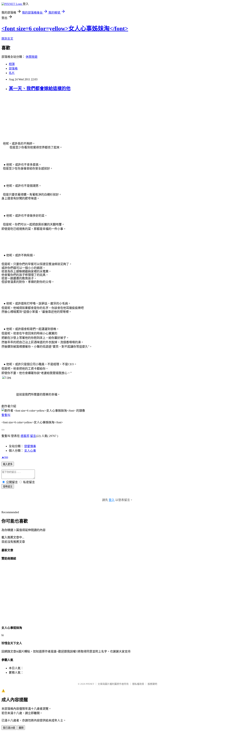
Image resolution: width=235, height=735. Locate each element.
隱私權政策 (138, 684)
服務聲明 (152, 684)
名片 (12, 72)
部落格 (13, 68)
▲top (4, 457)
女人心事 (30, 450)
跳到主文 (7, 38)
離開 (21, 727)
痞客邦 (25, 435)
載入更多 (7, 464)
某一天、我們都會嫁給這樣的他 (39, 88)
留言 (33, 435)
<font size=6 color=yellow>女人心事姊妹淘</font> (64, 28)
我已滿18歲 (9, 727)
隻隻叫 (5, 415)
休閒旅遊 (31, 56)
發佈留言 (7, 486)
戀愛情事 (30, 446)
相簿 (12, 64)
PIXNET (90, 684)
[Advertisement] (29, 118)
